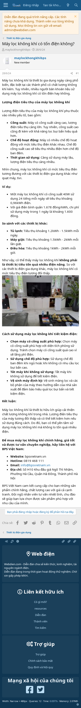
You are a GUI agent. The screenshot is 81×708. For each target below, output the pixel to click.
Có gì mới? (40, 602)
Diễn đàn (40, 615)
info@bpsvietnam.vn (35, 465)
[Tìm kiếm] (76, 5)
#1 (77, 73)
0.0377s (54, 701)
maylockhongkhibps (17, 49)
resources (40, 608)
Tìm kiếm (40, 628)
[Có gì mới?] (68, 5)
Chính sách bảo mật (40, 661)
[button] (78, 704)
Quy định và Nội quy (40, 667)
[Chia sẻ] (71, 73)
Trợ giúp (41, 654)
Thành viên (40, 621)
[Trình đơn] (6, 5)
